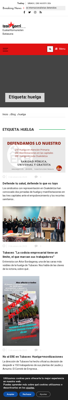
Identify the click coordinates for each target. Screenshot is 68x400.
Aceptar (10, 394)
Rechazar (27, 394)
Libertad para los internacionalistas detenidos (30, 8)
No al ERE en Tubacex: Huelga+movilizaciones (33, 356)
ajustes (30, 387)
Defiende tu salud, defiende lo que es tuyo (30, 183)
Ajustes (43, 394)
